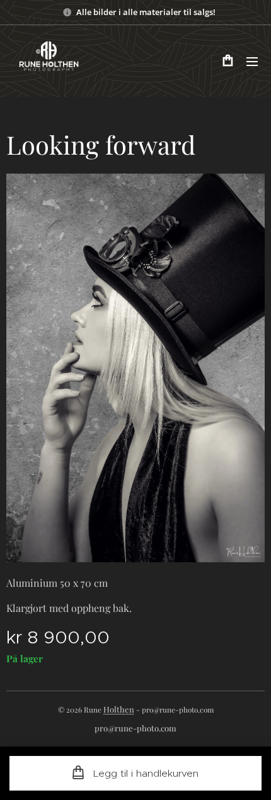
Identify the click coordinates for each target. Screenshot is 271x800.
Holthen (118, 709)
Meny (252, 61)
